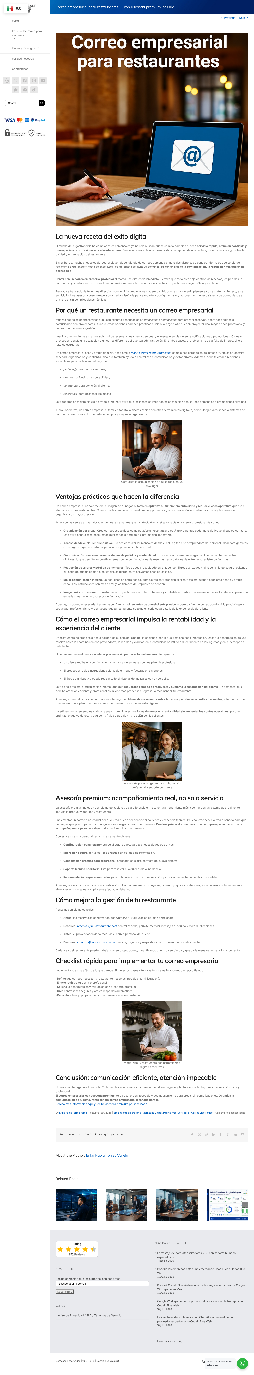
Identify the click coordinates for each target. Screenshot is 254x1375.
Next (242, 17)
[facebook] (24, 80)
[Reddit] (206, 1134)
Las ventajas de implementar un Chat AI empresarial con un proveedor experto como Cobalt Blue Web (195, 1319)
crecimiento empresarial (127, 1112)
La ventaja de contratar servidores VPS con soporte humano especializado (196, 1255)
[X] (199, 1134)
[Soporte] (6, 80)
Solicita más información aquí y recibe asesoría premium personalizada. (102, 1104)
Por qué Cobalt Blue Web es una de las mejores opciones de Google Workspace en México (201, 1287)
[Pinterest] (228, 1134)
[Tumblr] (220, 1134)
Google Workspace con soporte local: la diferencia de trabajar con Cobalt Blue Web (200, 1303)
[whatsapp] (15, 80)
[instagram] (34, 80)
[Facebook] (192, 1134)
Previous (229, 17)
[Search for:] (22, 102)
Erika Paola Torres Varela (73, 1112)
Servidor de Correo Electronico (195, 1112)
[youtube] (43, 80)
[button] (59, 1205)
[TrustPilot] (15, 89)
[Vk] (235, 1134)
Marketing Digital (152, 1112)
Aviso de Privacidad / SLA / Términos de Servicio (89, 1315)
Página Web (169, 1112)
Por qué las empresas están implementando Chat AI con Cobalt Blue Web (201, 1271)
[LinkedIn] (213, 1134)
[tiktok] (34, 89)
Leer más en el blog (170, 1341)
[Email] (242, 1134)
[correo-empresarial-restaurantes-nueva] (152, 129)
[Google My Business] (24, 89)
